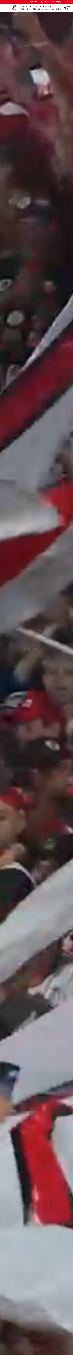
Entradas (33, 7)
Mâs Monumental (53, 9)
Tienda (43, 7)
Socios (24, 7)
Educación (38, 9)
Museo (51, 7)
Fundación (26, 9)
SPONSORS (33, 2)
